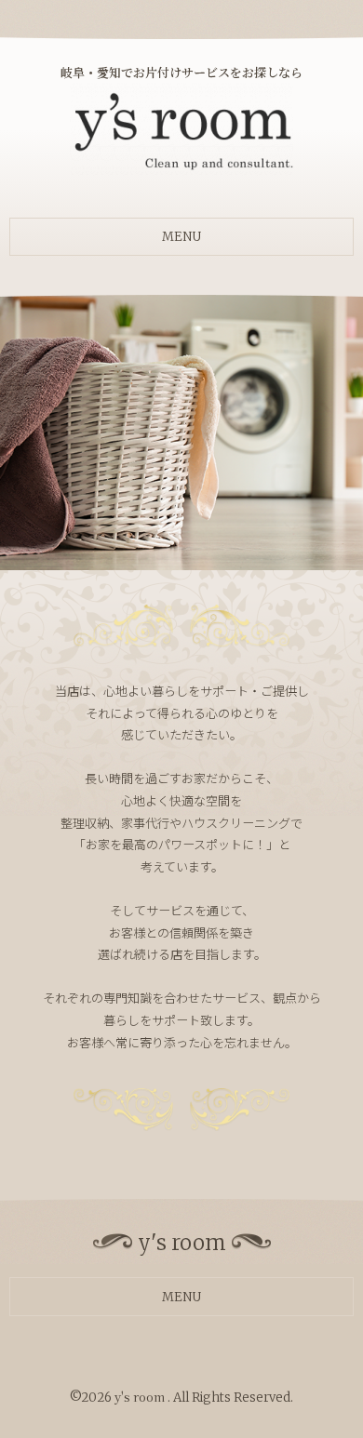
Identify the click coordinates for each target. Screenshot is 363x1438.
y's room (141, 1396)
